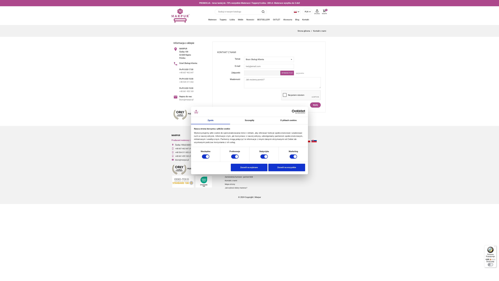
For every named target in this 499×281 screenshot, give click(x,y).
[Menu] (494, 246)
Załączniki (235, 73)
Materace (212, 19)
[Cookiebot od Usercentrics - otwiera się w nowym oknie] (293, 112)
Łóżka (232, 19)
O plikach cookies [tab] (288, 120)
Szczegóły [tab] (249, 120)
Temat (237, 59)
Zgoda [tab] (211, 120)
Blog (297, 19)
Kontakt (305, 19)
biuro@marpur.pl (186, 99)
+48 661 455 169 (186, 91)
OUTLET (276, 19)
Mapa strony (230, 184)
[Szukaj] (263, 12)
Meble (240, 19)
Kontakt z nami (231, 181)
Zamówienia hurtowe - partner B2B (239, 177)
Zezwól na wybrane (249, 167)
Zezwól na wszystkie (286, 167)
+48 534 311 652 (186, 82)
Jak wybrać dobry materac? (236, 188)
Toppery (223, 19)
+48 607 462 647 (186, 72)
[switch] (235, 157)
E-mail (237, 66)
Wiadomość (235, 79)
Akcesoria (287, 19)
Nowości (250, 19)
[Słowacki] (314, 140)
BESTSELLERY (263, 19)
